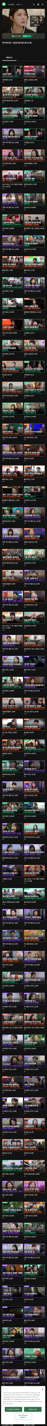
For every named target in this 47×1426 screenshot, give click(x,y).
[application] (23, 21)
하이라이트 (6, 42)
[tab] (9, 57)
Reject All (33, 1409)
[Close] (42, 1389)
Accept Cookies (13, 1409)
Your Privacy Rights (23, 1416)
